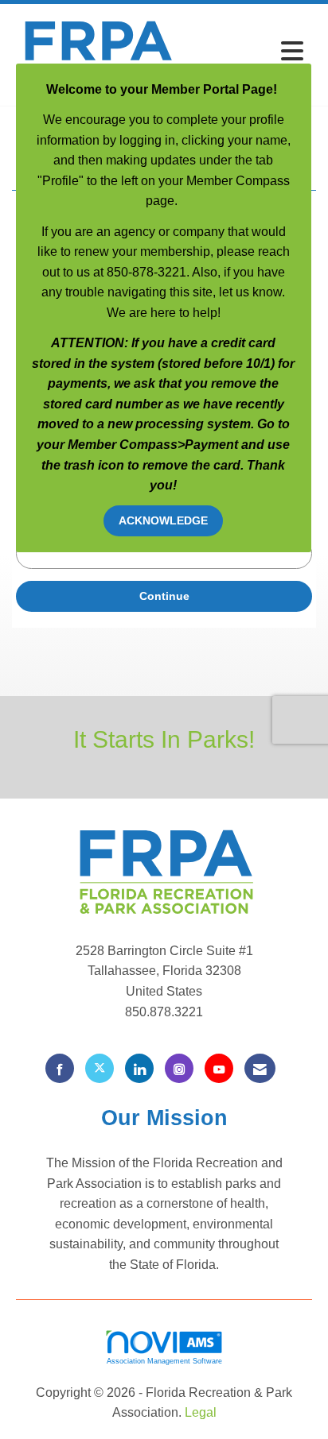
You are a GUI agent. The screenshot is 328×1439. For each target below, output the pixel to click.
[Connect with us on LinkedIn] (139, 1068)
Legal (201, 1412)
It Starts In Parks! (164, 738)
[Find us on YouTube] (219, 1068)
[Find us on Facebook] (59, 1068)
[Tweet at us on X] (99, 1068)
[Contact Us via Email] (259, 1068)
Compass (148, 444)
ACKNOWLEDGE (163, 520)
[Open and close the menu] (246, 52)
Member (93, 444)
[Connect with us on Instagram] (179, 1068)
